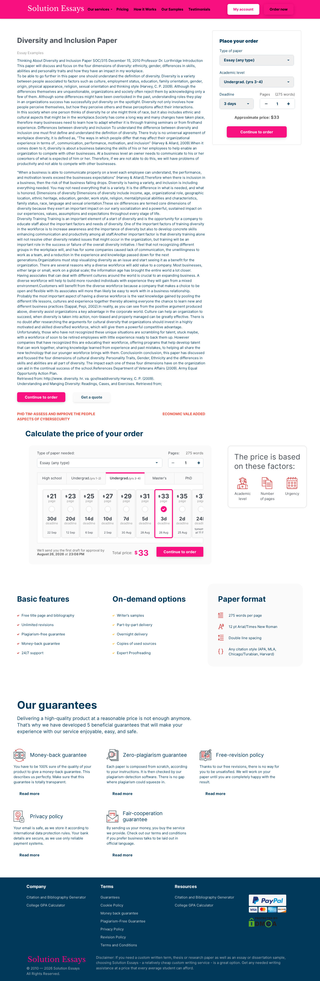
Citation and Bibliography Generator (56, 897)
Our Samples (172, 9)
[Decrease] (172, 462)
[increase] (288, 104)
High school (52, 478)
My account (243, 9)
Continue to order (41, 397)
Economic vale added (184, 414)
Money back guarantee (119, 913)
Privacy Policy (112, 929)
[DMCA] (263, 922)
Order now (279, 9)
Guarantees (110, 897)
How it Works (145, 9)
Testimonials (199, 9)
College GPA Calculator (45, 905)
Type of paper (231, 50)
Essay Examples (30, 53)
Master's (160, 478)
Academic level (232, 72)
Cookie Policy (111, 905)
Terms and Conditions (118, 945)
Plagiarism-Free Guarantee (122, 921)
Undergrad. (86, 478)
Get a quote (91, 397)
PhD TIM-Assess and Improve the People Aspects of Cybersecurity (56, 416)
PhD (188, 478)
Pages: (173, 453)
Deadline (227, 94)
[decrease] (266, 104)
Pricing (122, 9)
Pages (265, 94)
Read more (29, 793)
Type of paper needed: (55, 453)
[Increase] (198, 462)
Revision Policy (113, 937)
